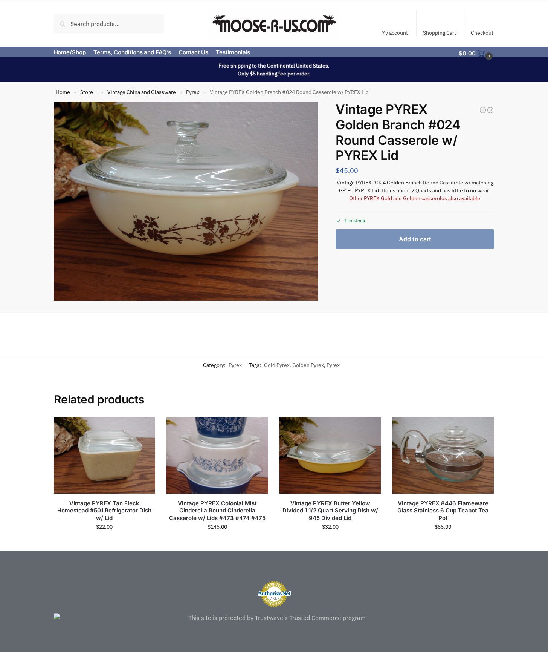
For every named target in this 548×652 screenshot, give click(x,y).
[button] (476, 52)
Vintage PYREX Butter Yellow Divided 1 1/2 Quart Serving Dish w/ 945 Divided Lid (330, 511)
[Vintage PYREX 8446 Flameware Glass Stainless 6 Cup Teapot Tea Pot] (443, 455)
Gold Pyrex (277, 365)
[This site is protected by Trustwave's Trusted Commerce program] (274, 617)
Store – (88, 92)
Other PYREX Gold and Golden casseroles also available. (415, 198)
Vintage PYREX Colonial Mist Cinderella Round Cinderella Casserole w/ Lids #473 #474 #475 (217, 511)
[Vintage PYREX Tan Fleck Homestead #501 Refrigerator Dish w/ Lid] (105, 455)
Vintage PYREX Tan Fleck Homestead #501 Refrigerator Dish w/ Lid (104, 511)
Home (63, 92)
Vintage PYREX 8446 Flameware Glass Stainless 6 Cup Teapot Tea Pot (442, 511)
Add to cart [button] (104, 543)
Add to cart (415, 239)
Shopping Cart (439, 32)
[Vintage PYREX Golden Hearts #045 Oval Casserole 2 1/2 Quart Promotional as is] (490, 110)
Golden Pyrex (308, 365)
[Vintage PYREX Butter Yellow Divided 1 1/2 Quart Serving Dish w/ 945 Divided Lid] (330, 455)
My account (394, 32)
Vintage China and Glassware (141, 92)
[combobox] (109, 23)
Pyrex (192, 92)
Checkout (482, 32)
